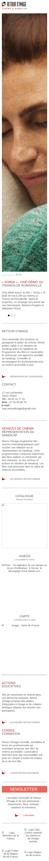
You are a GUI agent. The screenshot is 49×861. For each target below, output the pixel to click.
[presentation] (4, 316)
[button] (9, 315)
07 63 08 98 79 (17, 402)
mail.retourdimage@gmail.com (19, 408)
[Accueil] (14, 5)
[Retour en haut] (45, 857)
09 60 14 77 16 (16, 399)
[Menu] (45, 4)
